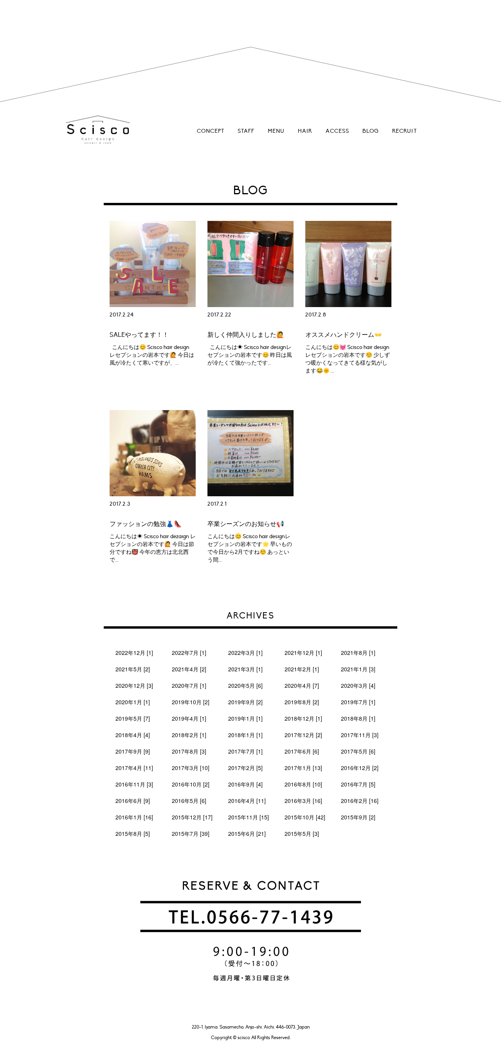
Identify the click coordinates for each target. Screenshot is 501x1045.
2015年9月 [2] (358, 817)
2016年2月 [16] (359, 801)
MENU (276, 131)
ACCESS (337, 131)
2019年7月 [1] (358, 702)
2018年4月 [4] (132, 735)
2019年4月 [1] (189, 718)
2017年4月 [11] (134, 768)
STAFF (246, 131)
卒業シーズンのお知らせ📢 (245, 524)
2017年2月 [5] (245, 768)
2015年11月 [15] (248, 817)
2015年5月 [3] (302, 833)
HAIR (305, 131)
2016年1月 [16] (134, 817)
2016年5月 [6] (189, 801)
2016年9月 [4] (245, 784)
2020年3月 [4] (358, 685)
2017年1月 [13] (303, 768)
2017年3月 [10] (190, 768)
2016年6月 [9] (132, 801)
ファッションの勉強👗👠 (146, 524)
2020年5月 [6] (245, 685)
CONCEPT (210, 131)
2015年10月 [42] (305, 817)
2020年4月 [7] (302, 685)
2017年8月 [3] (189, 751)
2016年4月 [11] (247, 801)
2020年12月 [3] (134, 685)
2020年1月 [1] (132, 702)
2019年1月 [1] (245, 718)
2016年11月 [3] (134, 784)
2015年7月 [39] (190, 833)
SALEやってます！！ (139, 335)
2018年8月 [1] (358, 718)
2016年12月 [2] (359, 768)
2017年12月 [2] (303, 735)
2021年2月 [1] (302, 669)
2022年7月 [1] (189, 652)
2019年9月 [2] (245, 702)
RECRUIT (404, 131)
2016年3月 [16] (303, 801)
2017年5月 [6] (358, 751)
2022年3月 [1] (245, 652)
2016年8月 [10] (303, 784)
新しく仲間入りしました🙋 (245, 335)
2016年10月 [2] (190, 784)
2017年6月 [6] (302, 751)
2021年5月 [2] (132, 669)
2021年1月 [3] (358, 669)
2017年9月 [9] (132, 751)
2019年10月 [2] (190, 702)
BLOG (370, 131)
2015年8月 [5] (132, 833)
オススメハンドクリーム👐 (343, 335)
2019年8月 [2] (302, 702)
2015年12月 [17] (192, 817)
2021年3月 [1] (245, 669)
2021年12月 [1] (303, 652)
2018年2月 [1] (189, 735)
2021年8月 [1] (358, 652)
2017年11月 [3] (359, 735)
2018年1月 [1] (245, 735)
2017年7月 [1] (245, 751)
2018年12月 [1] (303, 718)
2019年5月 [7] (132, 718)
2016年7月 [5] (358, 784)
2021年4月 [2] (189, 669)
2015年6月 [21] (247, 833)
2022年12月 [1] (134, 652)
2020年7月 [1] (189, 685)
